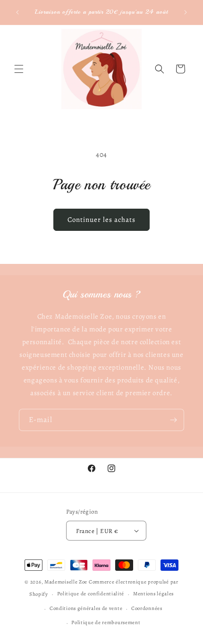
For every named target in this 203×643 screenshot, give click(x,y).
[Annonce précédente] (17, 12)
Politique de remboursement (105, 622)
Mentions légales (153, 593)
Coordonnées (146, 608)
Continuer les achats (101, 219)
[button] (18, 69)
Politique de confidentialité (91, 593)
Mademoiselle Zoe (65, 581)
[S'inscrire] (173, 420)
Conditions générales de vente (86, 608)
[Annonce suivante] (185, 12)
